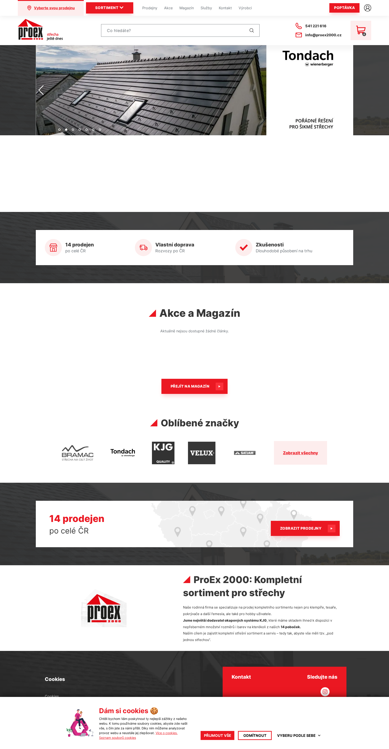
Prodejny (149, 8)
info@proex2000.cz (323, 35)
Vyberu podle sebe (296, 735)
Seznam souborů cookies (117, 738)
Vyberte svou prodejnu (54, 8)
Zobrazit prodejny (300, 528)
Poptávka (344, 7)
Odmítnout (255, 735)
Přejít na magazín (190, 386)
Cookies (52, 696)
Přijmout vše (217, 735)
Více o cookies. (167, 733)
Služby (206, 8)
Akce (168, 8)
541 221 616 (315, 26)
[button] (59, 130)
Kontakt (225, 8)
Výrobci (245, 8)
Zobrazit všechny (300, 452)
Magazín (186, 8)
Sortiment (106, 7)
